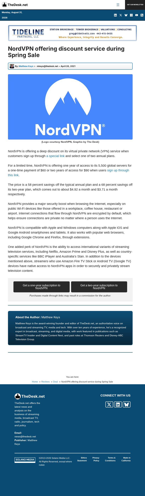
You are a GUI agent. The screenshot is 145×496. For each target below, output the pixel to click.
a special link (55, 156)
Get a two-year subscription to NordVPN (99, 287)
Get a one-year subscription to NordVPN (41, 287)
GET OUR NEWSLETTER (135, 4)
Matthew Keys (50, 317)
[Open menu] (118, 5)
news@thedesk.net (25, 436)
